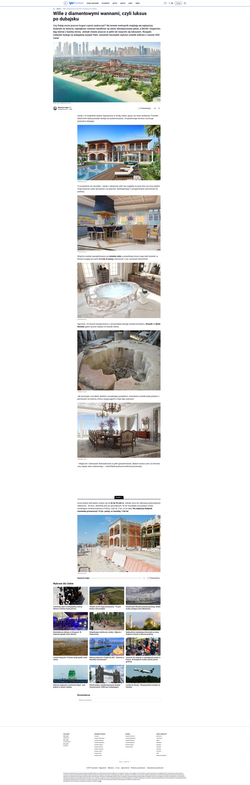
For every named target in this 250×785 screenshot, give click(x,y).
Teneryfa (158, 747)
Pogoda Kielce (98, 755)
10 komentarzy (145, 108)
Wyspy (115, 3)
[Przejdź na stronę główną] (66, 5)
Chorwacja (159, 738)
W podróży (105, 3)
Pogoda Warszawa (99, 738)
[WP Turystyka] (78, 3)
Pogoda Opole (129, 747)
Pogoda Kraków (98, 744)
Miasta (122, 3)
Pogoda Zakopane (99, 742)
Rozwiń (118, 497)
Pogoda (96, 736)
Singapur (158, 744)
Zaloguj (178, 3)
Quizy (130, 3)
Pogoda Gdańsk (98, 747)
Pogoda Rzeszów (129, 740)
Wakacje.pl (66, 738)
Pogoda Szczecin (98, 749)
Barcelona (159, 736)
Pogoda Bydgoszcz (130, 738)
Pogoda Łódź (97, 753)
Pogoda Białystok (130, 742)
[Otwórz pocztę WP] (165, 3)
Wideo (138, 3)
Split (157, 753)
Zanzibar (158, 749)
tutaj (100, 781)
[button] (170, 3)
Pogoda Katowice (130, 736)
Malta (157, 740)
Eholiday (65, 745)
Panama (158, 751)
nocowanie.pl (66, 741)
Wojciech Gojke (63, 107)
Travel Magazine (93, 3)
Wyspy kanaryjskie (161, 755)
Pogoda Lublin (98, 751)
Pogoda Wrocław (98, 740)
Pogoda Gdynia (129, 744)
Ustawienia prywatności (154, 768)
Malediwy (158, 742)
